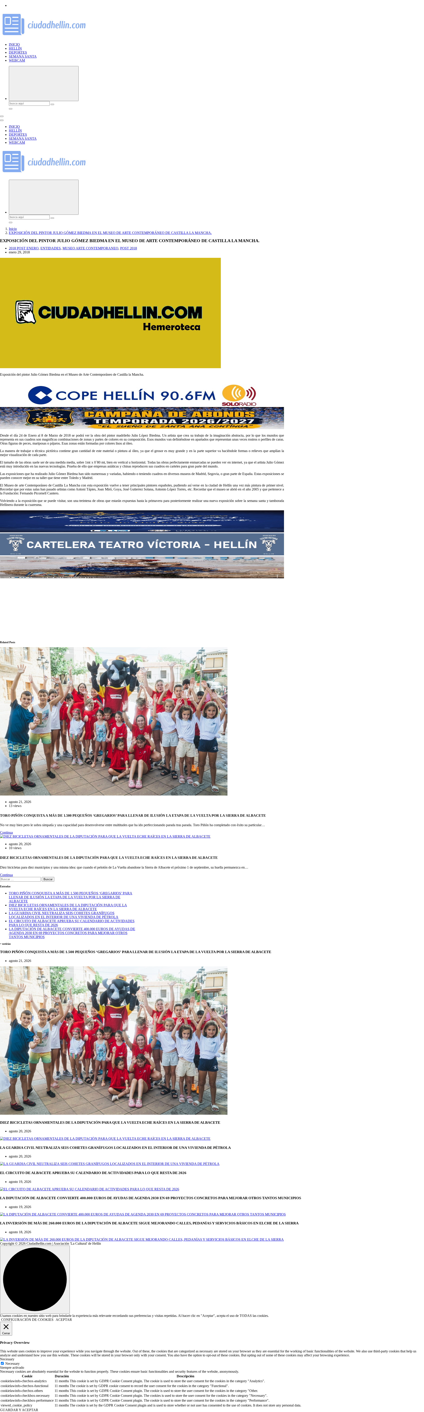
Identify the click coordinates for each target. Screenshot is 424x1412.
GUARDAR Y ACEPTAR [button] (19, 1410)
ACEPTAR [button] (64, 1320)
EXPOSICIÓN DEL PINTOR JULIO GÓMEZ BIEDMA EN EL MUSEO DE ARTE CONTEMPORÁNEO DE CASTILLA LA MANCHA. (110, 233)
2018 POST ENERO (24, 248)
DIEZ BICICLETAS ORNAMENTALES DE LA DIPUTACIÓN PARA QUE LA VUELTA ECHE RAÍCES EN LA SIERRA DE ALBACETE (68, 907)
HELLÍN (15, 48)
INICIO (14, 44)
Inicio (13, 229)
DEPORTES (18, 52)
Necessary (12, 1363)
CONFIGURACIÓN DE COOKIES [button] (27, 1320)
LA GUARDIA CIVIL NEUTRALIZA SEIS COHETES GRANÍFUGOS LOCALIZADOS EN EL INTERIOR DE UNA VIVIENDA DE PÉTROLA (63, 915)
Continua (6, 832)
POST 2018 (128, 248)
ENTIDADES (50, 248)
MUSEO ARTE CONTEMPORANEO (90, 248)
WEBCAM (17, 60)
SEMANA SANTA (23, 56)
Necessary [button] (7, 1359)
